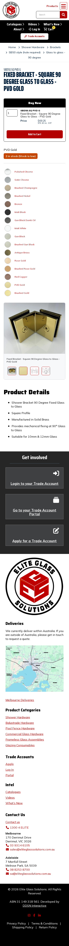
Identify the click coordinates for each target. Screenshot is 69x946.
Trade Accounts (36, 36)
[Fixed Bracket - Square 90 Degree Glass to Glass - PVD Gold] (12, 371)
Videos (32, 24)
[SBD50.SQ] (34, 371)
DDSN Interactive (34, 905)
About (18, 29)
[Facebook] (34, 915)
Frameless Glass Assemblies (25, 739)
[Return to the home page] (10, 10)
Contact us (13, 822)
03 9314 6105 (20, 845)
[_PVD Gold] (23, 371)
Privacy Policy (16, 923)
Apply (10, 764)
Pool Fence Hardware (20, 728)
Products (52, 6)
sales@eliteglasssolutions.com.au (32, 849)
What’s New (14, 803)
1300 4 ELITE (19, 827)
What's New (51, 24)
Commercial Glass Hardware (24, 734)
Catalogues (14, 24)
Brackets (55, 47)
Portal (10, 775)
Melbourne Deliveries (20, 700)
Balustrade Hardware (20, 723)
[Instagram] (29, 915)
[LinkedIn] (40, 915)
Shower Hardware (33, 47)
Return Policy (48, 927)
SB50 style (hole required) (24, 52)
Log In (36, 29)
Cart (51, 29)
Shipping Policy (22, 927)
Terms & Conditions (44, 923)
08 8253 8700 (20, 869)
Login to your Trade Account (35, 483)
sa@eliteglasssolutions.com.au (30, 873)
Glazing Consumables (20, 745)
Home (12, 47)
